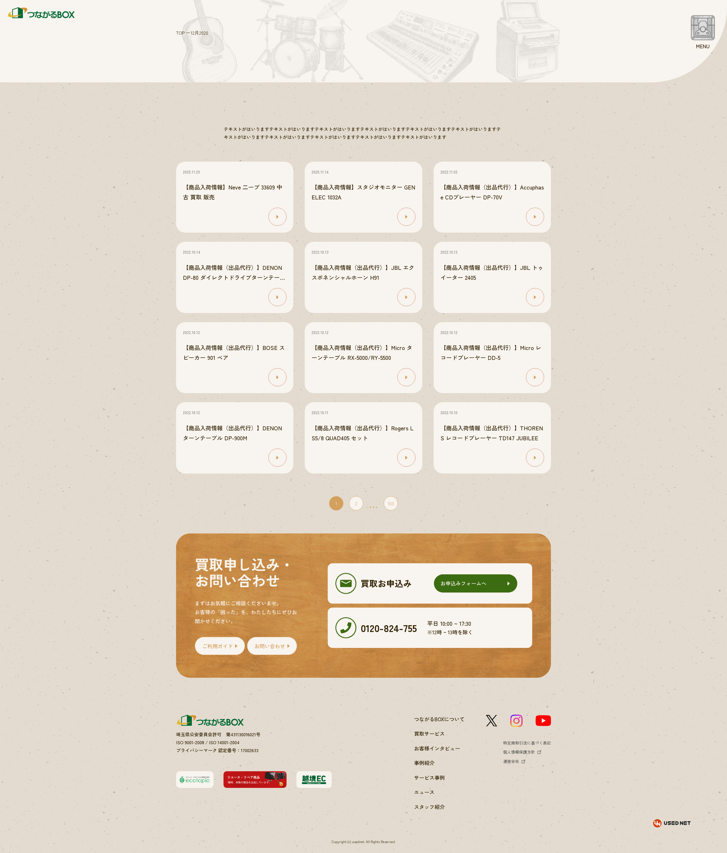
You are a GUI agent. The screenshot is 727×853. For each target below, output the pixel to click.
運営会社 (511, 761)
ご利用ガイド (217, 646)
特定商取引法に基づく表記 (527, 743)
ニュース (424, 792)
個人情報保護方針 (519, 752)
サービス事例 (429, 777)
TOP (180, 32)
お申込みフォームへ (463, 583)
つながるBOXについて (439, 719)
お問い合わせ (269, 646)
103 (391, 503)
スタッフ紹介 (429, 806)
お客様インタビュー (437, 748)
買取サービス (429, 733)
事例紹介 (424, 762)
